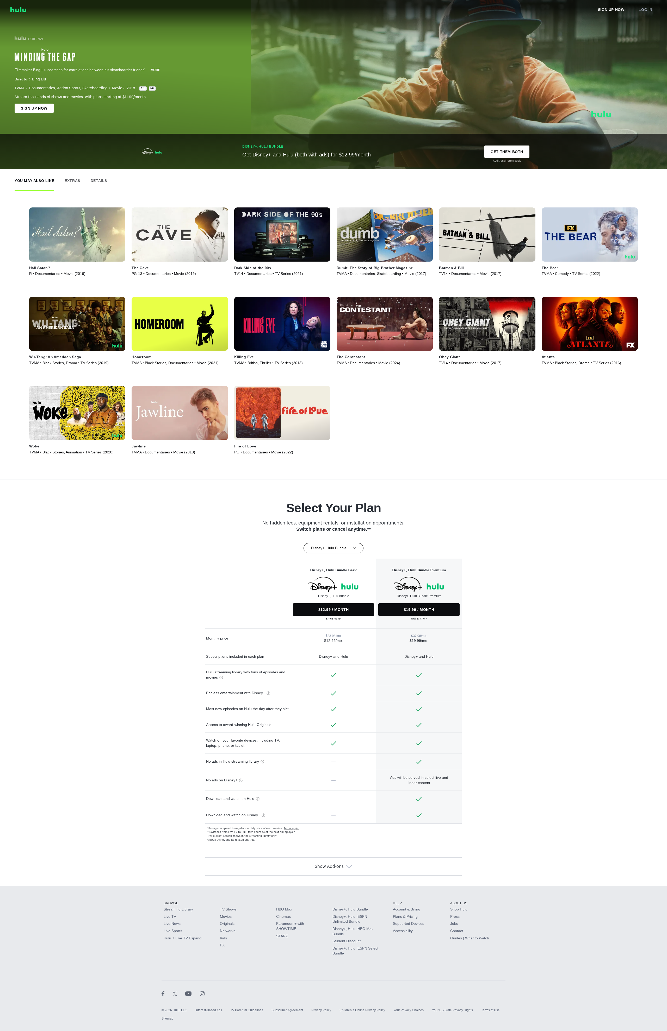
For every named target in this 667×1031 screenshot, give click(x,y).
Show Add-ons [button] (329, 866)
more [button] (155, 70)
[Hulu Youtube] (192, 993)
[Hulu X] (179, 993)
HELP (397, 903)
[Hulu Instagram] (202, 993)
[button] (34, 179)
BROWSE (171, 903)
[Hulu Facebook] (167, 993)
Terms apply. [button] (291, 828)
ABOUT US (458, 903)
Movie (117, 88)
